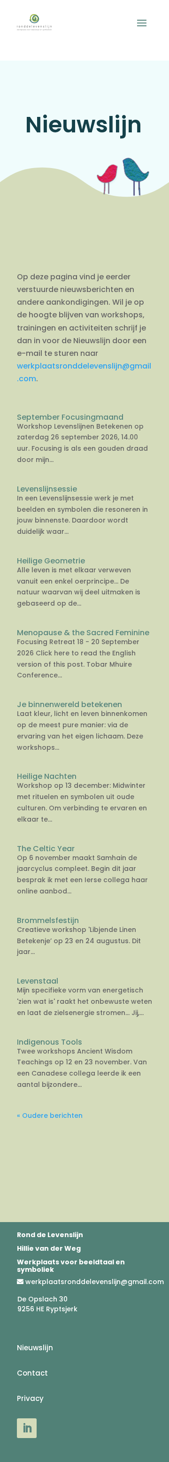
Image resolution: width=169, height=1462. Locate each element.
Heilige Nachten (47, 776)
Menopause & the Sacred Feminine (83, 632)
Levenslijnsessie (47, 489)
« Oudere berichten (50, 1115)
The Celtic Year (46, 848)
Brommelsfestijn (48, 920)
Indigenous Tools (49, 1042)
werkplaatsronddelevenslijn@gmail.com (94, 1281)
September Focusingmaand (70, 417)
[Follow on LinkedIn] (27, 1428)
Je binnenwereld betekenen (69, 704)
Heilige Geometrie (51, 560)
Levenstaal (37, 981)
